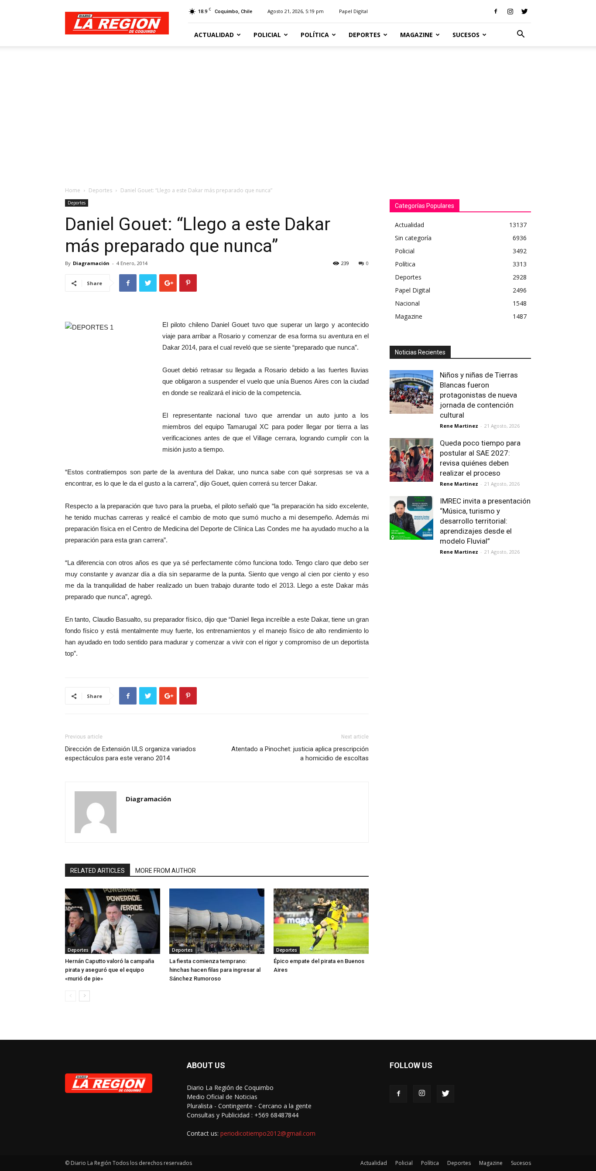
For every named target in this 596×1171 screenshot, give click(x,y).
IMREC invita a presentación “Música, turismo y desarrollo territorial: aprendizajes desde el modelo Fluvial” (485, 521)
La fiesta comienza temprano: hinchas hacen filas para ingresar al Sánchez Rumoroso (214, 970)
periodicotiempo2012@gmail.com (267, 1133)
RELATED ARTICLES (97, 870)
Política (315, 35)
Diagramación (91, 263)
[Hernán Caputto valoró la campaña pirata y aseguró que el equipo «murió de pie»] (112, 921)
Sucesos (466, 35)
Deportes (364, 35)
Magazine (416, 35)
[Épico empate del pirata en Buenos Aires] (321, 921)
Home (72, 190)
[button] (520, 35)
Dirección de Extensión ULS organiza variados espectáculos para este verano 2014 (130, 753)
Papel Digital (353, 11)
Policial (267, 35)
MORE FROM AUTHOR (165, 870)
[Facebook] (495, 11)
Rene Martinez (459, 425)
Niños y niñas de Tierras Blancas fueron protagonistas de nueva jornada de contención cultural (479, 395)
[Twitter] (524, 11)
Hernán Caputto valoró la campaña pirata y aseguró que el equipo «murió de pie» (109, 970)
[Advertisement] (298, 112)
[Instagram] (510, 11)
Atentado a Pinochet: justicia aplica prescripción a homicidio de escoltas (300, 753)
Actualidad (214, 35)
